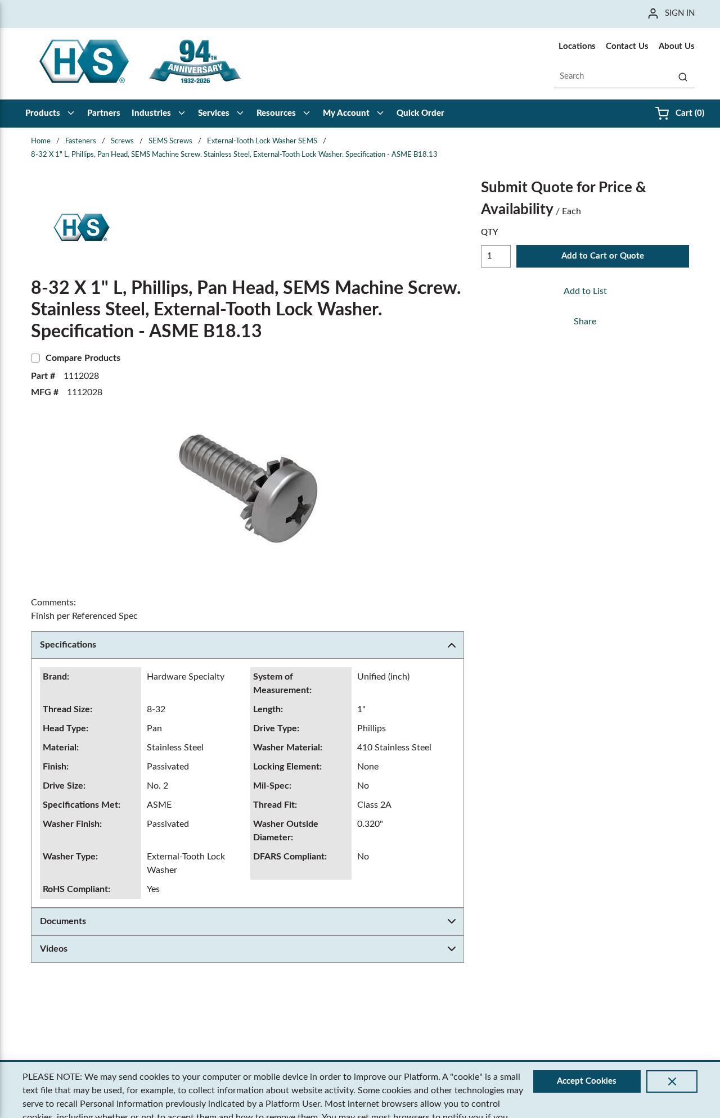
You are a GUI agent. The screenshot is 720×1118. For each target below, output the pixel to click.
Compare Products (83, 358)
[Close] (672, 1081)
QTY (489, 232)
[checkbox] (35, 358)
